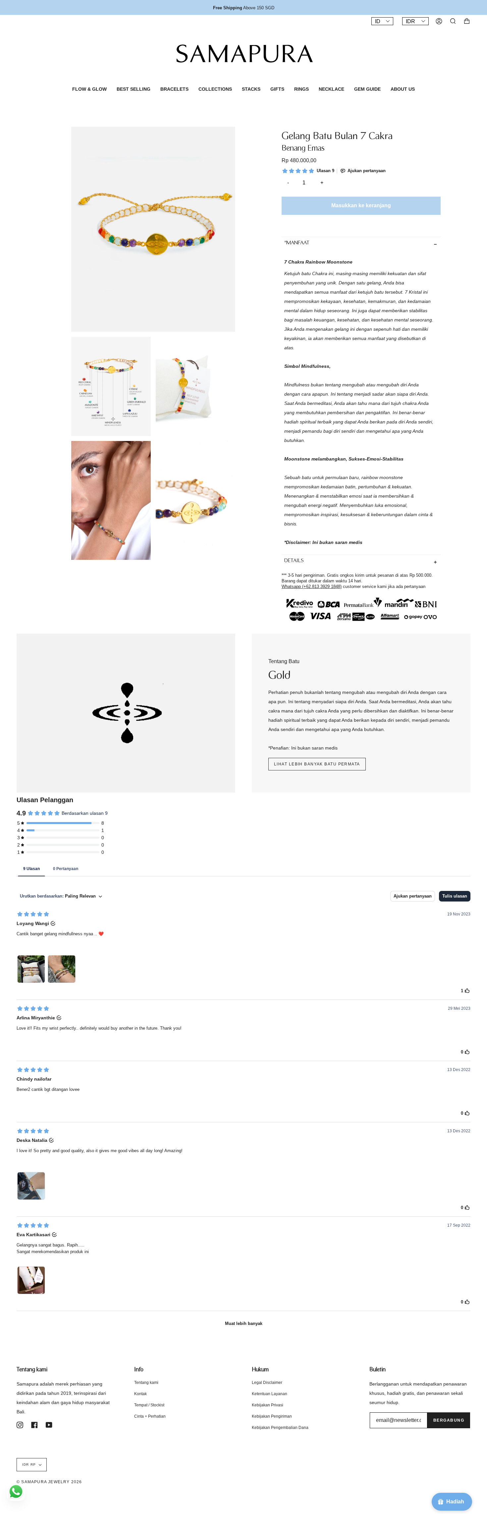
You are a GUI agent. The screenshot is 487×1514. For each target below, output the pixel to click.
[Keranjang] (467, 21)
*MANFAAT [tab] (296, 243)
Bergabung (448, 1420)
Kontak (140, 1394)
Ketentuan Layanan (269, 1394)
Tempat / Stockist (149, 1405)
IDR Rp (29, 1464)
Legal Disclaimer (267, 1382)
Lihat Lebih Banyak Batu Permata (317, 764)
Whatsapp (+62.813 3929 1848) (312, 586)
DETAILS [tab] (294, 561)
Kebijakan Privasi (267, 1405)
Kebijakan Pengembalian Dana (280, 1427)
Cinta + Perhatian (150, 1416)
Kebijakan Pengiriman (272, 1416)
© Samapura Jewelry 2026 (49, 1482)
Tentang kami (146, 1382)
